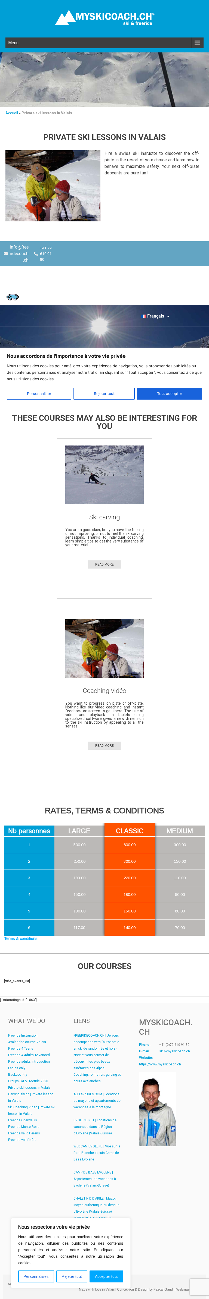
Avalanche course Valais (27, 1042)
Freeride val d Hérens (24, 1133)
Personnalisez (36, 1276)
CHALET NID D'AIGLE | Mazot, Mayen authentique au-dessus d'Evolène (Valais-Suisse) (96, 1205)
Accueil (11, 113)
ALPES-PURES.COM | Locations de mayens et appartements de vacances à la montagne (97, 1100)
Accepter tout (106, 1276)
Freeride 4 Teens (20, 1048)
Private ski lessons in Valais (29, 1088)
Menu (13, 42)
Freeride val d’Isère (22, 1140)
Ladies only (16, 1068)
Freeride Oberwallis (22, 1120)
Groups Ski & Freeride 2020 (28, 1081)
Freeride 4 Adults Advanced (29, 1055)
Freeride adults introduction (29, 1061)
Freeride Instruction (23, 1035)
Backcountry (17, 1075)
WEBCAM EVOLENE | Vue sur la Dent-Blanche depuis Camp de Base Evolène (96, 1152)
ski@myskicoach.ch (174, 1051)
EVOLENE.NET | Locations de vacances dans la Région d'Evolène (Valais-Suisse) (94, 1126)
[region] (71, 1253)
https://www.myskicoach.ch (160, 1064)
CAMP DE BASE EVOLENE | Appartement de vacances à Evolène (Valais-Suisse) (94, 1179)
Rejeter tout (72, 1276)
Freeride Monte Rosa (23, 1127)
